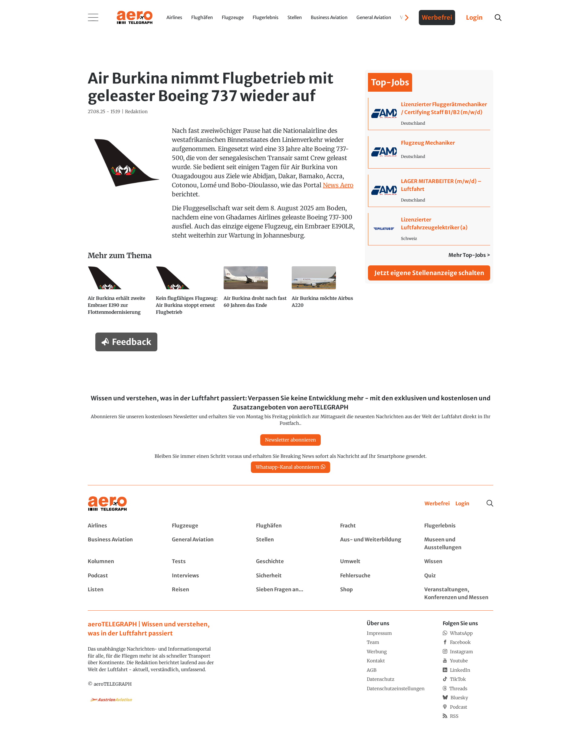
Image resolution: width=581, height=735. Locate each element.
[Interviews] (206, 576)
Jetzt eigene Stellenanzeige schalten (429, 273)
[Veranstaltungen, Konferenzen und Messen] (458, 593)
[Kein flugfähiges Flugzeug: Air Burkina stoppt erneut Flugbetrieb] (187, 293)
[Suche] (490, 503)
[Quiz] (458, 576)
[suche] (498, 17)
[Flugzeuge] (206, 526)
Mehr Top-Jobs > (469, 255)
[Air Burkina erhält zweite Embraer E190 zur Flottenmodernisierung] (119, 293)
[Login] (462, 504)
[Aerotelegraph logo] (134, 17)
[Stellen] (290, 543)
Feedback (131, 341)
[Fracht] (374, 526)
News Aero (338, 185)
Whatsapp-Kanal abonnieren (287, 467)
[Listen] (122, 593)
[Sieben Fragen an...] (290, 593)
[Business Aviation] (122, 543)
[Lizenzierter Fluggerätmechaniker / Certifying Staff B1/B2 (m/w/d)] (429, 114)
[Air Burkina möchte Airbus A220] (323, 293)
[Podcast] (122, 576)
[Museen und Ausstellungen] (458, 543)
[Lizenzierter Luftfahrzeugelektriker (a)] (429, 229)
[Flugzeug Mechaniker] (429, 152)
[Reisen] (206, 593)
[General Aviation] (206, 543)
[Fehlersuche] (374, 576)
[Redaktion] (136, 111)
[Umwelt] (374, 562)
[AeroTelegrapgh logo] (107, 503)
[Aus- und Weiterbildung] (374, 543)
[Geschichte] (290, 562)
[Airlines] (122, 526)
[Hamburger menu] (93, 17)
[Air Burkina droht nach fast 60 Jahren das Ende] (255, 293)
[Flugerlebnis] (458, 526)
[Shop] (374, 593)
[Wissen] (458, 562)
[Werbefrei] (437, 504)
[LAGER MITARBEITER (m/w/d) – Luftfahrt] (429, 191)
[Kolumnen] (122, 562)
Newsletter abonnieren (290, 440)
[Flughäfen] (290, 526)
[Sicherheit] (290, 576)
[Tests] (206, 562)
